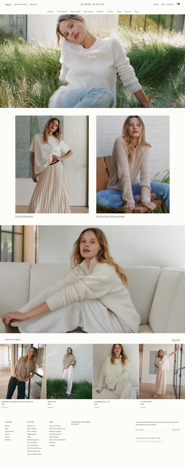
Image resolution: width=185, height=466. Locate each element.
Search (156, 4)
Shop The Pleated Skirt (24, 216)
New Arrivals (75, 11)
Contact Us (31, 426)
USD (163, 4)
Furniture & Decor (20, 4)
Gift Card (52, 442)
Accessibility (9, 431)
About (7, 426)
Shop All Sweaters (92, 282)
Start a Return (32, 428)
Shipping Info (31, 434)
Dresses (110, 11)
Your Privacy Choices (34, 448)
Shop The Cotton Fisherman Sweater (110, 216)
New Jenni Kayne (55, 426)
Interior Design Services (57, 440)
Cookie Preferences (33, 451)
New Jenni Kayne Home (57, 428)
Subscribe (176, 430)
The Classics (62, 11)
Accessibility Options (34, 454)
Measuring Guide (33, 440)
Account (170, 4)
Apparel (8, 4)
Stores (7, 437)
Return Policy (31, 431)
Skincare (33, 4)
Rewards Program (55, 431)
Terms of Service (32, 445)
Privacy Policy (32, 442)
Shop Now (92, 57)
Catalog (51, 445)
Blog (6, 428)
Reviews (8, 440)
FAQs (29, 437)
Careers (7, 434)
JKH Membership (55, 434)
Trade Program (54, 437)
